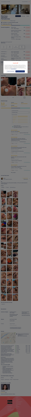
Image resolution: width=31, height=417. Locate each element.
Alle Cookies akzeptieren (20, 71)
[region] (15, 67)
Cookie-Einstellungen (10, 71)
